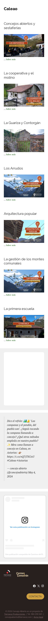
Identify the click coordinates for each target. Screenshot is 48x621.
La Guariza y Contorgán (22, 123)
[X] (38, 586)
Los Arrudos (13, 168)
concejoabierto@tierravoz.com (18, 617)
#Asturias (22, 460)
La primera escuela (19, 309)
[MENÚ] (45, 4)
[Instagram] (42, 586)
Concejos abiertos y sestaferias (19, 26)
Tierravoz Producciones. (14, 614)
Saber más (10, 59)
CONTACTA (35, 596)
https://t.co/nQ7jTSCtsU (20, 456)
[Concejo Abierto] (9, 4)
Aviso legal (38, 617)
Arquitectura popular (20, 214)
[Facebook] (34, 586)
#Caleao (11, 460)
